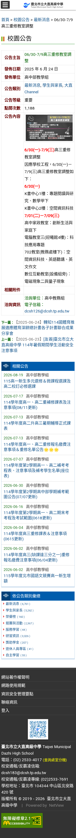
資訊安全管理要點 (17, 694)
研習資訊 (18, 636)
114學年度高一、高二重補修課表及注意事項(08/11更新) (37, 405)
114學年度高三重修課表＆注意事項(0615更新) (35, 536)
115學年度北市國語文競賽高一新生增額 (37, 578)
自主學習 (16, 655)
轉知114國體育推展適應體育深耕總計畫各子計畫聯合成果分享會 (38, 328)
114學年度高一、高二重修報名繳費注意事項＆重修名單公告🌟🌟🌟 (37, 447)
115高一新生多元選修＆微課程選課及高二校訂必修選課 (37, 384)
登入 (5, 710)
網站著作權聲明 (15, 677)
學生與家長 (19, 610)
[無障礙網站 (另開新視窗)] (38, 820)
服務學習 (16, 629)
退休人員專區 (19, 649)
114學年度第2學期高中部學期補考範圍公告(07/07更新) (36, 494)
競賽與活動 (19, 623)
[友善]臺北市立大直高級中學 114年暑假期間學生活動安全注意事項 (37, 345)
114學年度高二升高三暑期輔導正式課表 (37, 426)
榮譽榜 (15, 617)
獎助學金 (17, 642)
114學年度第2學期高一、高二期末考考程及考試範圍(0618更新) (36, 515)
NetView (56, 805)
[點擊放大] (49, 127)
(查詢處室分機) (55, 760)
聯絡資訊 (9, 702)
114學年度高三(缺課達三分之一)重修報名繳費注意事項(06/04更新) (36, 557)
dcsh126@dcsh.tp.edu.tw (46, 311)
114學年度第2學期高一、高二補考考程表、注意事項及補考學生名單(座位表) (36, 470)
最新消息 (18, 604)
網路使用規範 (13, 685)
